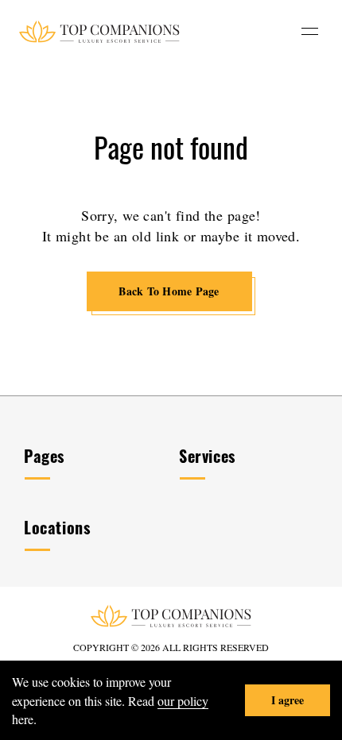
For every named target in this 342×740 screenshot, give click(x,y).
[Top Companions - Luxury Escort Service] (99, 31)
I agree (287, 700)
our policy (182, 700)
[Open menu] (309, 31)
